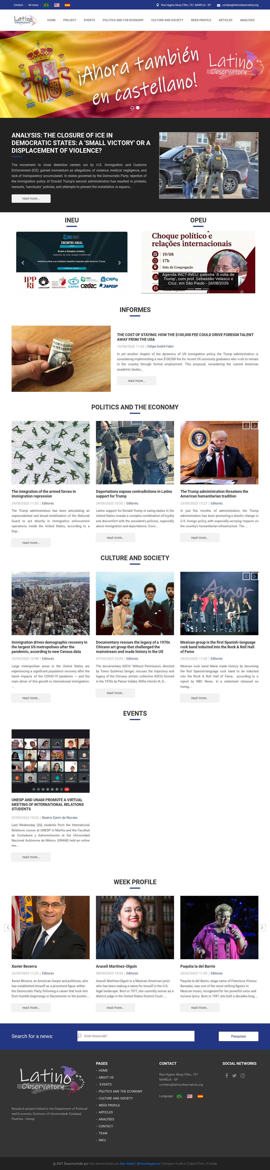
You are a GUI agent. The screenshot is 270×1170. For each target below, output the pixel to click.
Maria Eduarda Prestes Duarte (169, 350)
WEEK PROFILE (201, 20)
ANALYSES (247, 20)
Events (89, 20)
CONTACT (106, 1134)
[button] (23, 262)
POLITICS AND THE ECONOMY (123, 20)
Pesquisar (238, 1045)
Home (51, 20)
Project (69, 20)
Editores (48, 511)
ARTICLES (225, 20)
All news (33, 5)
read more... (31, 198)
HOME (103, 1079)
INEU (102, 1148)
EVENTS (105, 1093)
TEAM (103, 1141)
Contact (18, 5)
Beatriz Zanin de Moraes (59, 826)
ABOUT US (106, 1086)
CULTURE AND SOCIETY (167, 20)
